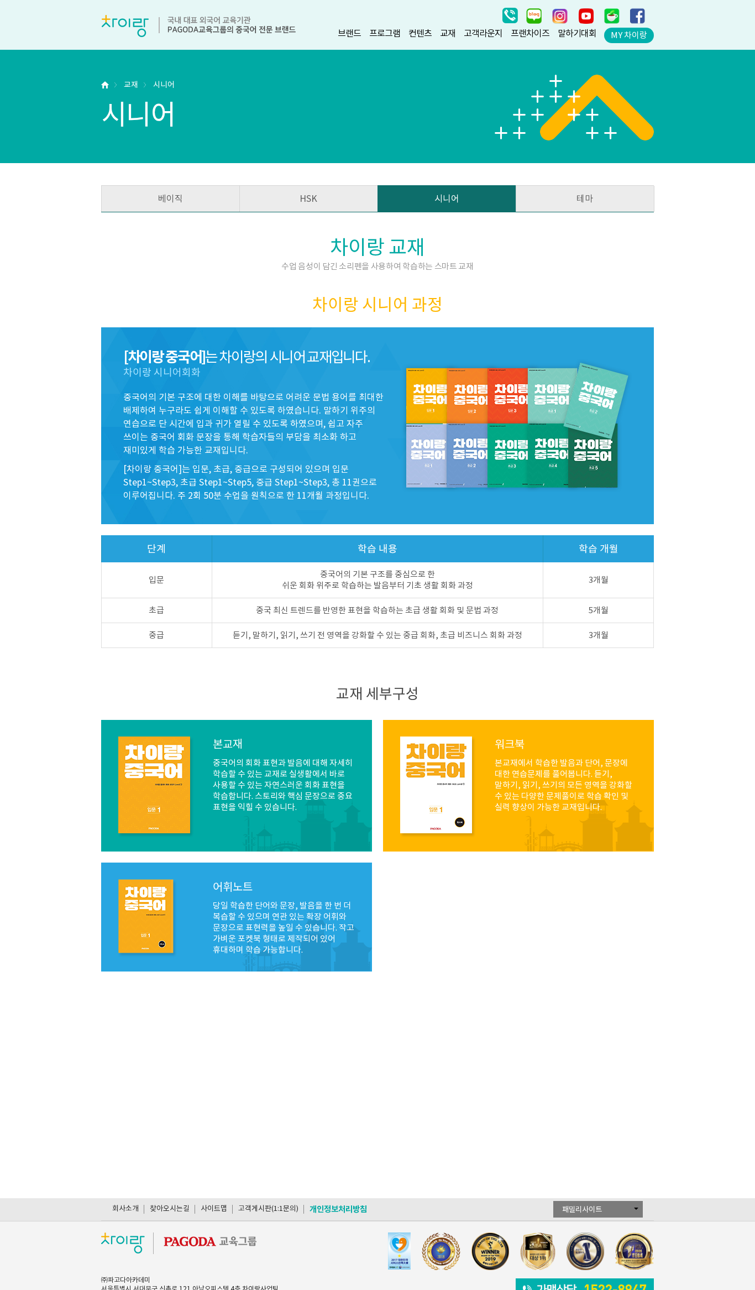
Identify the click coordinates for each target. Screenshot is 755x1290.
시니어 (164, 85)
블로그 (534, 15)
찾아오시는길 (170, 1208)
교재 (447, 33)
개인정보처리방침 (338, 1209)
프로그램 (384, 33)
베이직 (170, 198)
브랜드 (349, 33)
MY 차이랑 (629, 35)
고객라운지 (483, 33)
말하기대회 (577, 33)
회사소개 (125, 1208)
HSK (308, 198)
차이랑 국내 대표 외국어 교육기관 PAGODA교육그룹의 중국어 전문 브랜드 (198, 26)
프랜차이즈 (530, 33)
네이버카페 (612, 15)
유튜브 (586, 15)
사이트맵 (214, 1208)
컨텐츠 (420, 33)
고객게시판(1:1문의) (268, 1208)
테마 (584, 198)
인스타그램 (560, 15)
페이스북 (638, 15)
